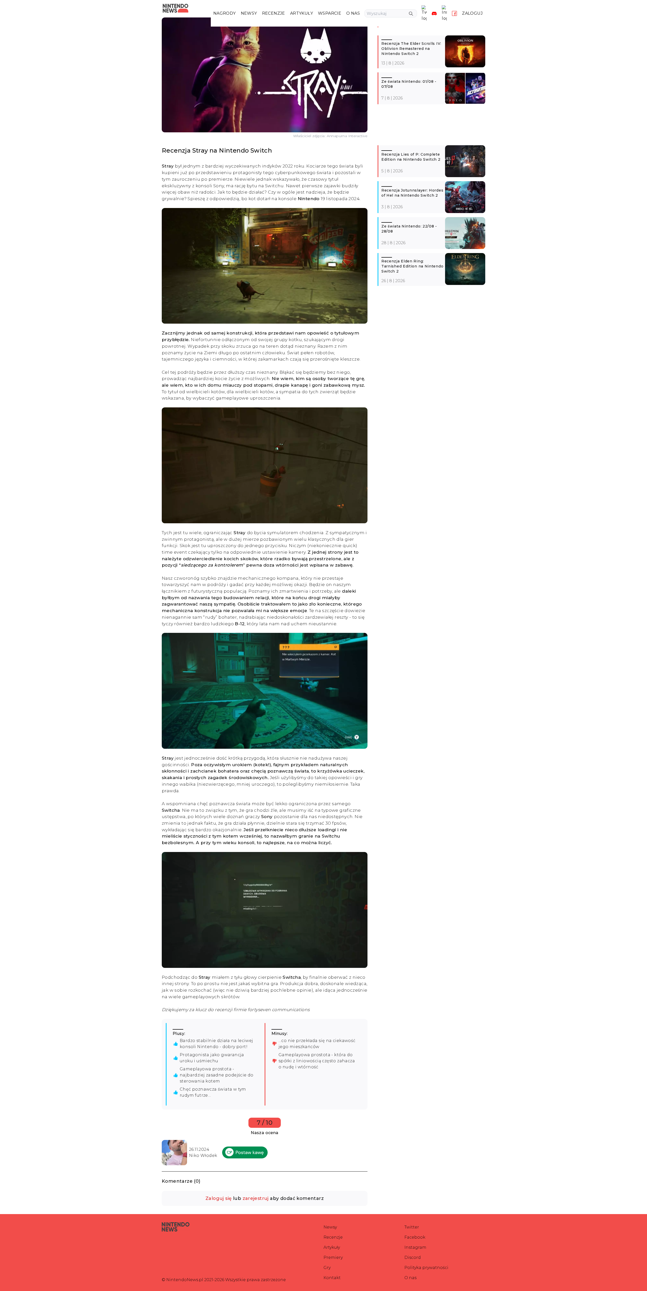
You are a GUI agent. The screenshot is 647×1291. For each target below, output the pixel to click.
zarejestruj (256, 1198)
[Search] (411, 14)
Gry (327, 1267)
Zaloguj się (218, 1198)
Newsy (330, 1227)
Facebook (414, 1237)
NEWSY (249, 13)
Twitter (411, 1227)
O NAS (353, 13)
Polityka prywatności (426, 1267)
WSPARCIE (329, 13)
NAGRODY (224, 13)
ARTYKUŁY (301, 13)
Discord (412, 1257)
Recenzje (333, 1237)
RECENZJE (273, 13)
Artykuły (332, 1247)
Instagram (415, 1247)
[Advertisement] (431, 126)
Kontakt (332, 1277)
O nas (410, 1277)
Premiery (333, 1257)
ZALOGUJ (472, 13)
